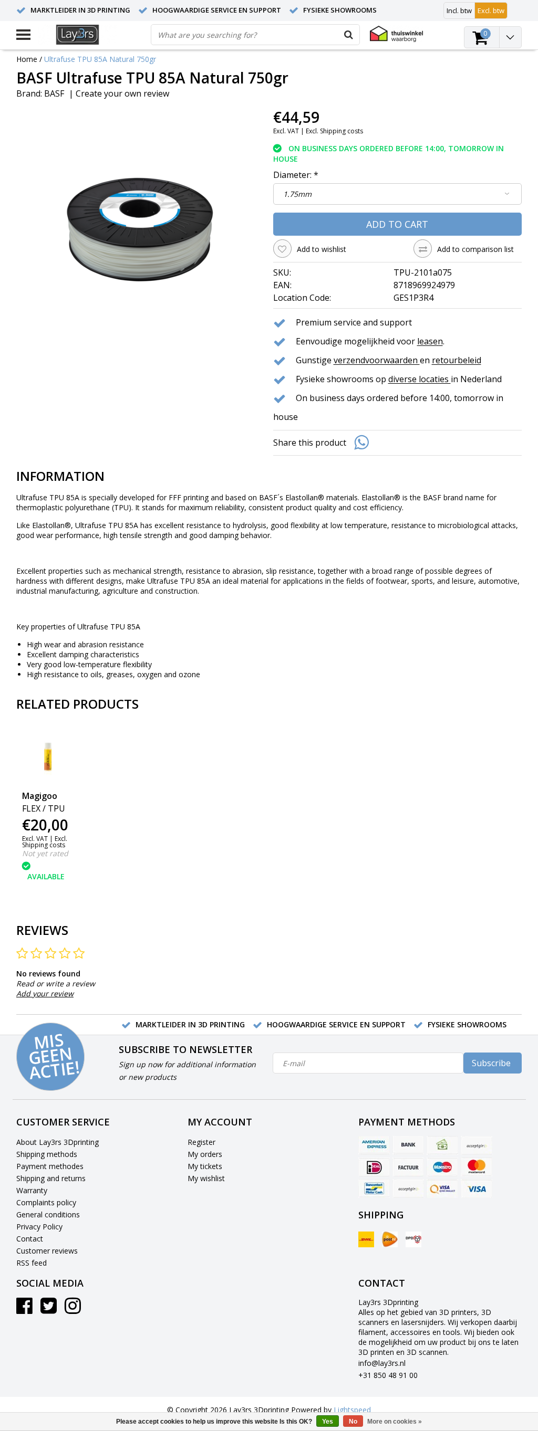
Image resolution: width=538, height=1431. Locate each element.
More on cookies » (394, 1421)
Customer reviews (47, 1251)
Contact (29, 1239)
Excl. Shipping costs (334, 131)
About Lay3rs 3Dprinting (57, 1142)
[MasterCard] (476, 1167)
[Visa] (476, 1188)
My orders (205, 1154)
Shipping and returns (51, 1178)
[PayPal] (408, 1188)
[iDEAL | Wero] (374, 1167)
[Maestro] (442, 1167)
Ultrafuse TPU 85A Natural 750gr (100, 59)
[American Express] (374, 1145)
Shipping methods (46, 1154)
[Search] (348, 34)
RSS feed (31, 1263)
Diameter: (295, 175)
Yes (327, 1421)
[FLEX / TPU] (48, 756)
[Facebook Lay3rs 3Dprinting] (24, 1309)
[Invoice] (408, 1167)
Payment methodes (50, 1166)
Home (26, 59)
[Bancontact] (374, 1188)
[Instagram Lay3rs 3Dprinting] (73, 1309)
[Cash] (442, 1145)
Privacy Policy (39, 1227)
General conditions (48, 1214)
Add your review (45, 993)
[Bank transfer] (408, 1145)
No (353, 1421)
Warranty (31, 1190)
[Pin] (442, 1188)
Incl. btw (459, 10)
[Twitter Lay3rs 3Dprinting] (48, 1309)
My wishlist (206, 1178)
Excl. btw (491, 10)
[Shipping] (366, 1239)
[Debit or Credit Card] (476, 1145)
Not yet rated (45, 853)
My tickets (205, 1166)
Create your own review (122, 93)
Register (201, 1142)
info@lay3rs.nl (382, 1363)
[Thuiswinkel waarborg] (396, 34)
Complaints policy (46, 1202)
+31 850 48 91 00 (388, 1375)
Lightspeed (352, 1410)
